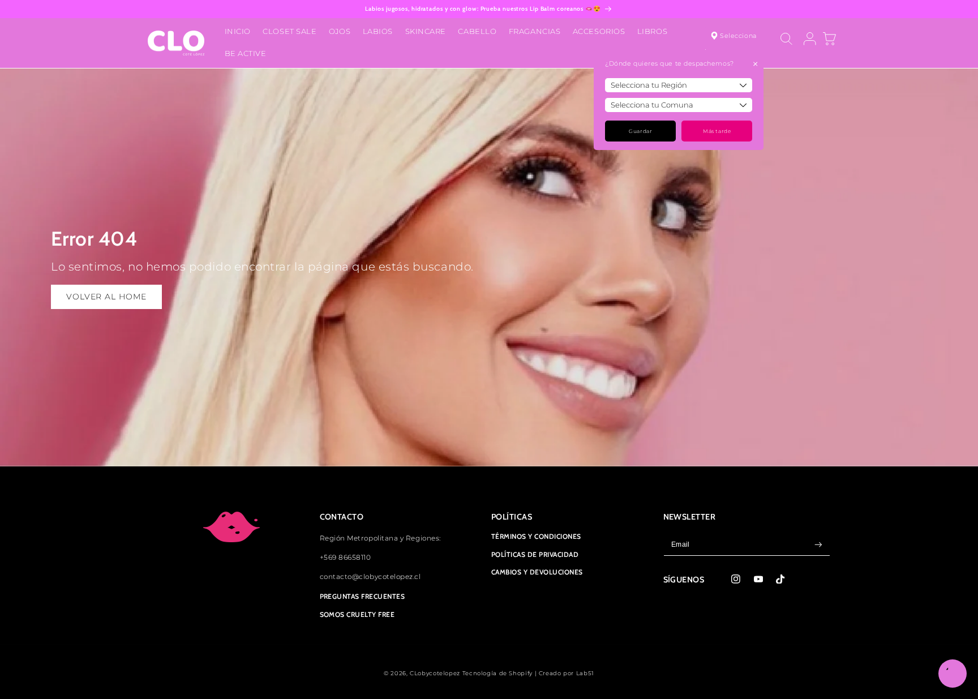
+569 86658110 (345, 557)
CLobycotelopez (435, 673)
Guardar (640, 131)
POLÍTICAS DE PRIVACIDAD (534, 554)
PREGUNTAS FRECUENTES (362, 596)
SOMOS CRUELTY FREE (357, 614)
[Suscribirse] (818, 545)
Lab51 (585, 673)
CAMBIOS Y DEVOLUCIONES (537, 572)
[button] (786, 39)
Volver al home (106, 296)
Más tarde (717, 131)
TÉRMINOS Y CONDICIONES (536, 537)
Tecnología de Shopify (497, 673)
